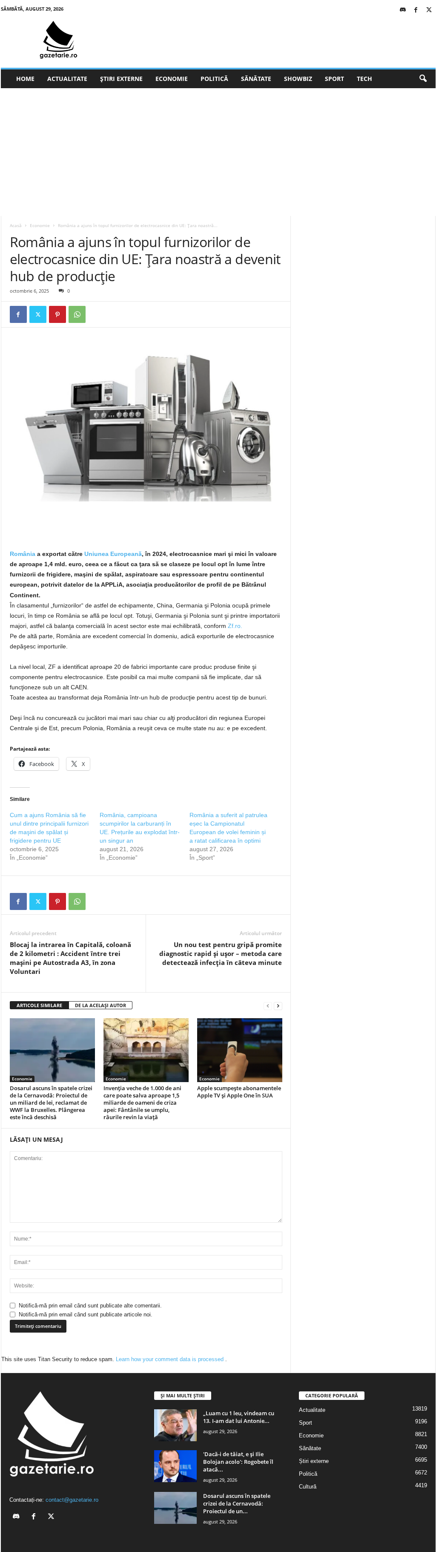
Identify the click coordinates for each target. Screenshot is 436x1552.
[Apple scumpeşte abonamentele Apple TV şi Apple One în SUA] (239, 1050)
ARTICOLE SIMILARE (39, 1005)
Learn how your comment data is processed (170, 1359)
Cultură (307, 1486)
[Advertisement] (218, 152)
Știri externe (121, 79)
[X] (429, 10)
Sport (334, 79)
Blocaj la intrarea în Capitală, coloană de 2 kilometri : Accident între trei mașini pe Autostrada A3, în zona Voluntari (70, 958)
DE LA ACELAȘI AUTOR (100, 1005)
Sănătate (256, 79)
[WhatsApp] (77, 314)
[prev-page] (268, 1005)
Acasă (16, 225)
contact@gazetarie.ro (72, 1500)
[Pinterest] (57, 314)
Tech (364, 79)
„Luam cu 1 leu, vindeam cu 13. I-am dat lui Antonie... (238, 1417)
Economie (171, 79)
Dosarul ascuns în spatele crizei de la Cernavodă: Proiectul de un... (236, 1503)
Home (25, 79)
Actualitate (67, 79)
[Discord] (403, 10)
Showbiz (298, 79)
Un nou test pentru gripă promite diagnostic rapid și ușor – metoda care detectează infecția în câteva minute (220, 953)
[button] (422, 78)
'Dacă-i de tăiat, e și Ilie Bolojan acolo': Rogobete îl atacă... (238, 1461)
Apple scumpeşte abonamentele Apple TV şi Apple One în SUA (239, 1091)
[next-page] (278, 1005)
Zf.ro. (235, 625)
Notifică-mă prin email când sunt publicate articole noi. (85, 1314)
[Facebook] (416, 10)
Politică (214, 79)
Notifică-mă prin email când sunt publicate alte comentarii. (90, 1305)
